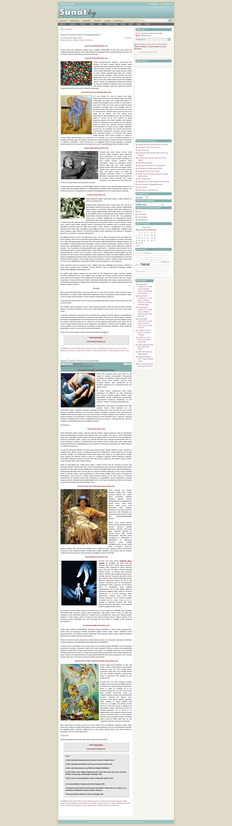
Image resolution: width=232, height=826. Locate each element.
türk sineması (144, 273)
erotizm (155, 257)
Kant (84, 803)
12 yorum (129, 364)
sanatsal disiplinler (113, 350)
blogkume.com (146, 52)
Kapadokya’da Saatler (145, 163)
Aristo (70, 801)
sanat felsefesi (120, 803)
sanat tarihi (88, 350)
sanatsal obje (124, 350)
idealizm (75, 803)
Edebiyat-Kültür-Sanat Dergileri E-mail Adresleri (153, 182)
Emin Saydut (86, 348)
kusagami (161, 257)
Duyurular (152, 273)
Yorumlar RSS (167, 4)
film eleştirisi (149, 260)
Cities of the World (144, 179)
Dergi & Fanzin (149, 271)
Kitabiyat (83, 24)
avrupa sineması (155, 265)
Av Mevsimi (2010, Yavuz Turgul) (148, 171)
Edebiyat (62, 24)
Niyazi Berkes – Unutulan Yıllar (148, 190)
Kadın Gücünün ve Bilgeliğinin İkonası (150, 184)
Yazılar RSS (154, 4)
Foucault (110, 348)
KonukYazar (118, 20)
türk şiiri (159, 259)
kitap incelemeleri (165, 265)
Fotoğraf (72, 24)
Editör (80, 38)
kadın (152, 262)
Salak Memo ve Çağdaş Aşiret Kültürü (150, 168)
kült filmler (144, 262)
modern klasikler (153, 255)
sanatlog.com (153, 267)
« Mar (138, 246)
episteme (94, 348)
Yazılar (142, 214)
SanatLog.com (139, 255)
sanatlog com (155, 253)
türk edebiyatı (163, 253)
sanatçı (94, 350)
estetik (100, 348)
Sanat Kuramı (88, 40)
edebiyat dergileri (140, 267)
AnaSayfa (63, 20)
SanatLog (157, 271)
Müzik (100, 24)
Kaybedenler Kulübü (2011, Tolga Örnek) (151, 165)
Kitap (147, 267)
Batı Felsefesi (77, 801)
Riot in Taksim (142, 187)
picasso (88, 803)
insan (116, 348)
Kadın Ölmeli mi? (143, 150)
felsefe (104, 348)
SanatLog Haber (140, 259)
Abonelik (97, 20)
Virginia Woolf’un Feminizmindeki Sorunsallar (153, 144)
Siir (156, 260)
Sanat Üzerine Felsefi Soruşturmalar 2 (81, 34)
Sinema (138, 24)
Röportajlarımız (111, 24)
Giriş (139, 211)
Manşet (92, 24)
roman (166, 257)
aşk (136, 253)
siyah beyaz (161, 269)
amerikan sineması (160, 273)
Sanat (131, 24)
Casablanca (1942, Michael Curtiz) (149, 147)
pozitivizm (100, 803)
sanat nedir (80, 350)
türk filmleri (158, 262)
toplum (155, 269)
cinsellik (137, 273)
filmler (137, 265)
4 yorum (129, 38)
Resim (123, 24)
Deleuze (90, 801)
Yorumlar (142, 217)
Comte (85, 801)
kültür (146, 255)
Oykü (149, 262)
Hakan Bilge (140, 271)
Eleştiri (166, 271)
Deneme (69, 40)
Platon (94, 803)
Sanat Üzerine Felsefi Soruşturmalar (80, 360)
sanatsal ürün (102, 350)
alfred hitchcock (162, 255)
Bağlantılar (87, 20)
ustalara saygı (139, 257)
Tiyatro (147, 24)
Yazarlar (107, 20)
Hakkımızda (74, 20)
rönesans (107, 803)
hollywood (150, 269)
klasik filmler (148, 257)
